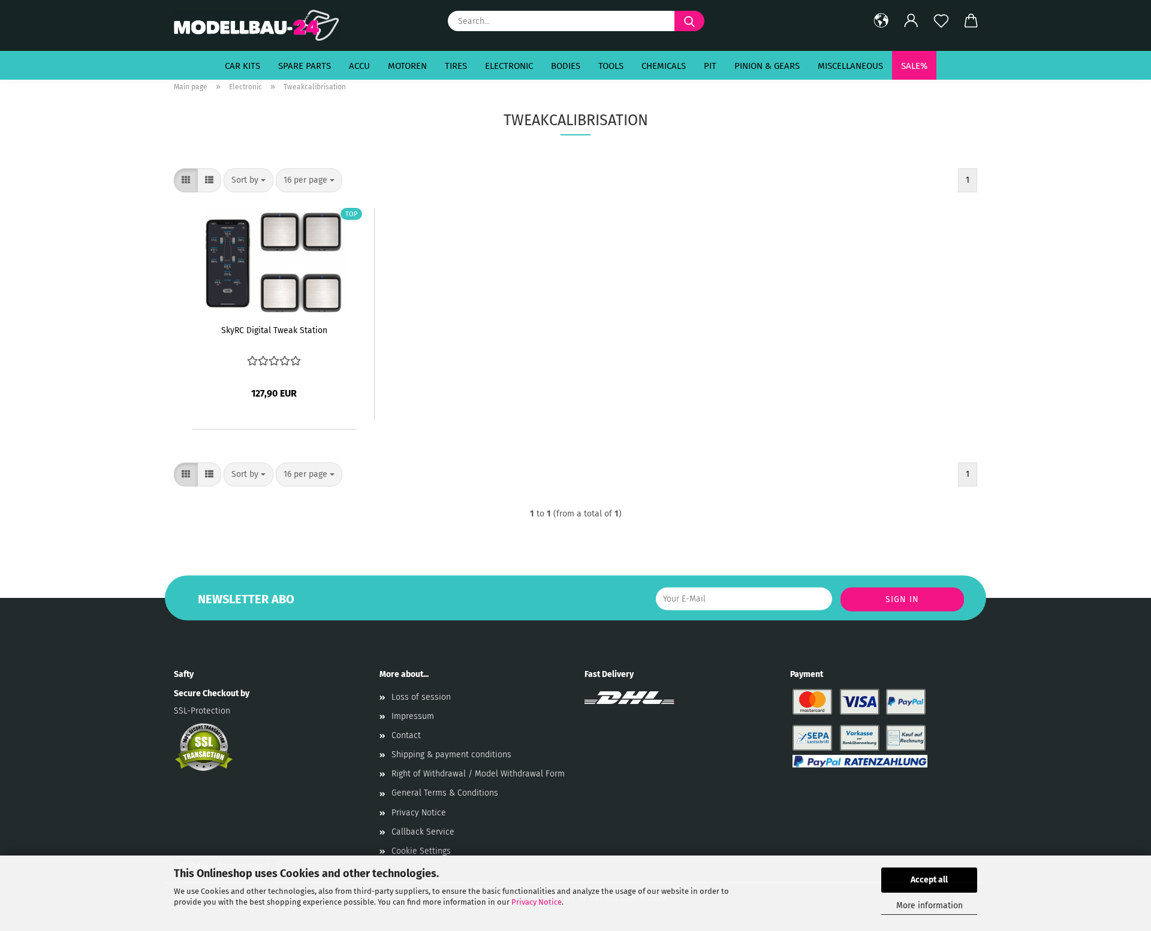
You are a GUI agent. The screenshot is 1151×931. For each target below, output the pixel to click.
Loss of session (421, 697)
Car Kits (242, 66)
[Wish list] (941, 21)
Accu (359, 66)
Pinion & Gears (767, 66)
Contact (406, 735)
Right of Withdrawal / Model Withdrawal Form (478, 774)
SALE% (914, 66)
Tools (610, 66)
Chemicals (663, 66)
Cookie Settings (421, 851)
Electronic (509, 66)
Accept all (929, 880)
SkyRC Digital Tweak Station (274, 330)
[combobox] (248, 180)
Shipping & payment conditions (451, 754)
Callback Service (422, 832)
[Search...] (689, 21)
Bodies (565, 66)
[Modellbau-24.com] (261, 25)
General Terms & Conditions (444, 793)
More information (929, 905)
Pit (710, 66)
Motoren (407, 66)
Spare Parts (304, 66)
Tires (456, 66)
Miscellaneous (850, 66)
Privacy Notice (536, 901)
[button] (881, 21)
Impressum (412, 716)
